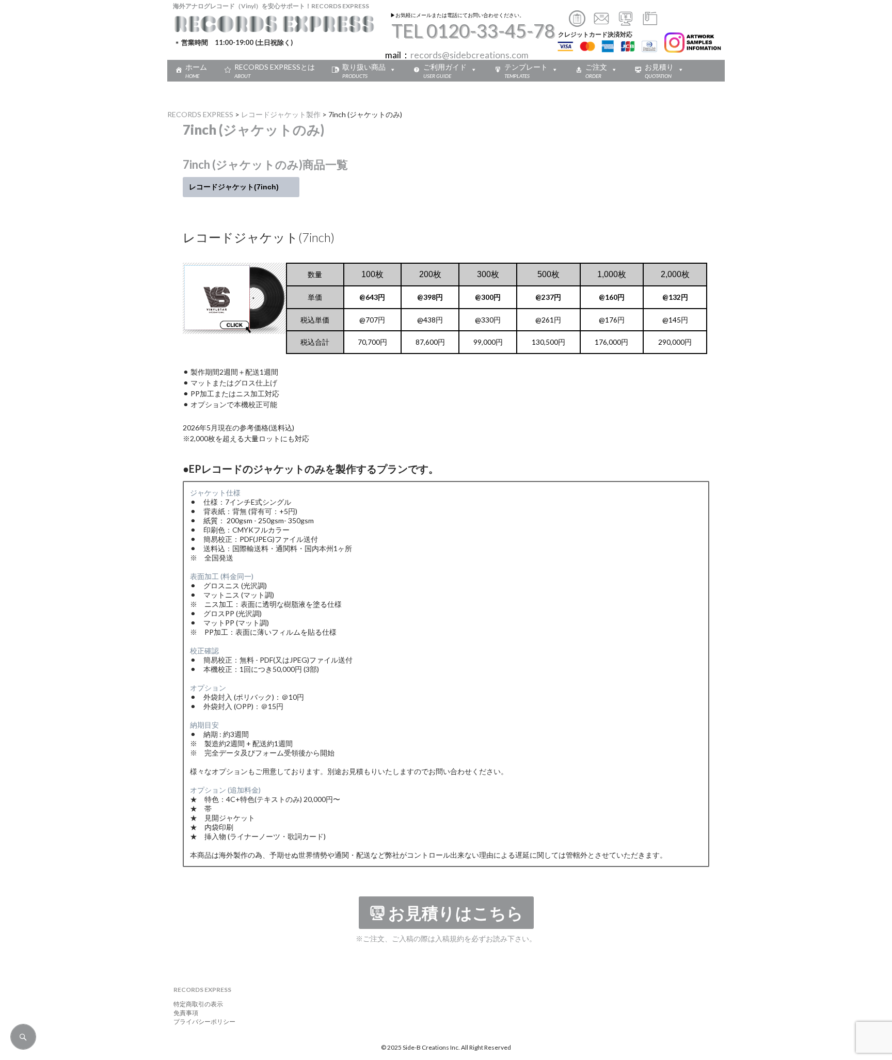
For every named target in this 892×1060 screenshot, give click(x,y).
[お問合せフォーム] (577, 23)
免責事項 (182, 1013)
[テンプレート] (650, 23)
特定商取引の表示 (195, 1004)
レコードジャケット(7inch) (241, 187)
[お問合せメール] (601, 23)
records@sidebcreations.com (469, 55)
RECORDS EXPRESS (200, 114)
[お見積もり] (625, 23)
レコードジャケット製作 (281, 114)
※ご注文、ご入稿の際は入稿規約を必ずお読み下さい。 (446, 938)
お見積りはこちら (455, 913)
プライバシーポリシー (201, 1021)
